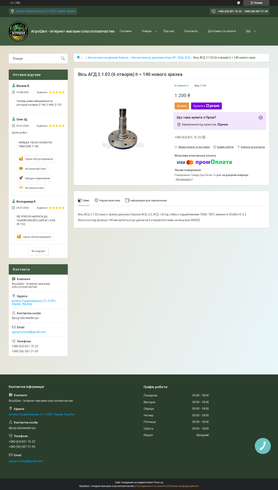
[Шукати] (63, 58)
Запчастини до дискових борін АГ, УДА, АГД (160, 57)
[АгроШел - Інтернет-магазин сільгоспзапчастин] (18, 31)
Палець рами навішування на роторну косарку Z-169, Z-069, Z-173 (39, 102)
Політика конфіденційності (183, 486)
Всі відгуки (38, 251)
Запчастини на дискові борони (108, 57)
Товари (146, 31)
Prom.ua (158, 482)
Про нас (168, 31)
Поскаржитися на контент (151, 486)
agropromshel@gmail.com (29, 332)
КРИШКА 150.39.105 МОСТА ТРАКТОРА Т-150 (35, 144)
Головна (125, 31)
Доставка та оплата (222, 31)
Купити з (199, 106)
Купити (182, 106)
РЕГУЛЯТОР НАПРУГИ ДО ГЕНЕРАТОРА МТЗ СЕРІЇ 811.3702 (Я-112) (36, 220)
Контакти (191, 31)
